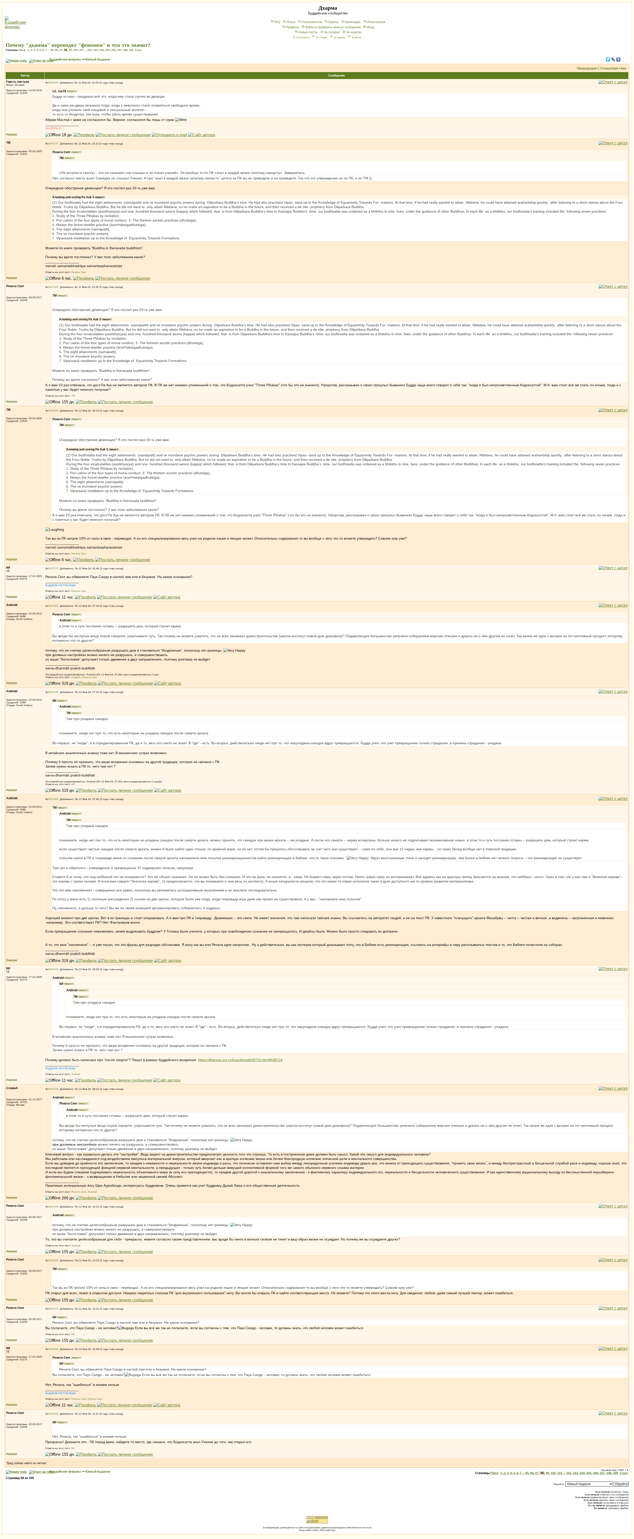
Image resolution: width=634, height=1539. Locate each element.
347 (119, 50)
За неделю (353, 32)
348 (125, 50)
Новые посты (308, 32)
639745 (52, 1206)
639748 (52, 1349)
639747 (52, 1308)
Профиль (292, 27)
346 (113, 50)
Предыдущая (587, 68)
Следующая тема (613, 68)
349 (131, 50)
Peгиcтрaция (376, 22)
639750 (52, 1413)
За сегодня (332, 32)
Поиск (291, 22)
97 (60, 50)
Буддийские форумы (65, 59)
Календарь (353, 22)
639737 (52, 568)
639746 (52, 1260)
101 (81, 50)
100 (75, 50)
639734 (52, 287)
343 (95, 50)
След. (138, 50)
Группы (333, 22)
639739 (52, 692)
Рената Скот (78, 272)
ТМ (73, 395)
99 (70, 50)
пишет (71, 91)
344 (101, 50)
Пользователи (312, 22)
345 (107, 50)
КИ (73, 784)
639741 (52, 969)
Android (75, 1074)
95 (52, 50)
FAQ (277, 22)
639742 (52, 1089)
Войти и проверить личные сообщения (333, 27)
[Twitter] (608, 59)
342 (89, 50)
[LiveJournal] (613, 59)
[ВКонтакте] (618, 59)
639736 (52, 410)
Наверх (11, 134)
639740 (52, 799)
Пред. (22, 50)
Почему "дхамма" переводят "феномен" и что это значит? (78, 45)
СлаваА (75, 677)
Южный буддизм (97, 59)
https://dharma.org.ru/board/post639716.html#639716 (240, 1060)
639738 (52, 606)
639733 (52, 143)
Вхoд (370, 27)
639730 (52, 82)
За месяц (356, 37)
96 (56, 50)
